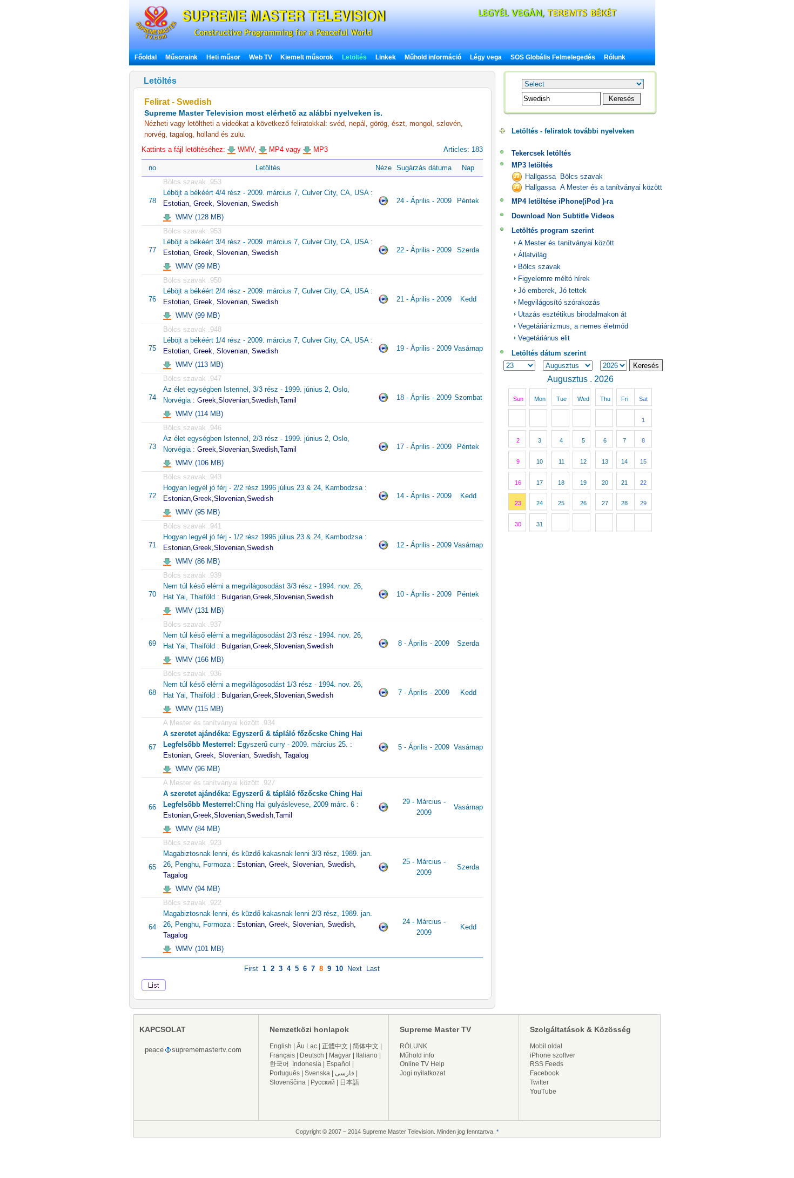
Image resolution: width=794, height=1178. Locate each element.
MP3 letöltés (532, 165)
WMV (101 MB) (197, 949)
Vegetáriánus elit (544, 338)
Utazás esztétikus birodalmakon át (572, 314)
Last (373, 969)
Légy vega (486, 57)
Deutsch (312, 1055)
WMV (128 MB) (197, 217)
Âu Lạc (307, 1046)
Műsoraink (181, 57)
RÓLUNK (413, 1046)
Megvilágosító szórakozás (559, 302)
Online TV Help (422, 1064)
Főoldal (145, 57)
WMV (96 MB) (195, 769)
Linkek (385, 57)
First (251, 969)
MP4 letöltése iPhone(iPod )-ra (562, 201)
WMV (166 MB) (197, 659)
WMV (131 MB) (197, 610)
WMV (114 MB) (197, 414)
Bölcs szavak (539, 267)
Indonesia (306, 1064)
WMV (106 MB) (197, 463)
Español (338, 1064)
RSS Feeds (546, 1064)
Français (282, 1055)
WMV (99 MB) (195, 266)
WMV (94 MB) (195, 889)
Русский (323, 1082)
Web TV (261, 57)
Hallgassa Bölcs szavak (564, 176)
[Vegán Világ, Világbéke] (529, 16)
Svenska (317, 1073)
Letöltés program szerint (553, 230)
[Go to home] (260, 40)
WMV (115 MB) (197, 709)
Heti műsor (223, 57)
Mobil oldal (546, 1046)
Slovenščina (288, 1082)
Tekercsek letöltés (541, 153)
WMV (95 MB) (195, 512)
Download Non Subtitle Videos (563, 216)
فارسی (344, 1073)
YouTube (543, 1091)
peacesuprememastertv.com (193, 1050)
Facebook (544, 1073)
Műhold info (417, 1055)
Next (354, 969)
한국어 (279, 1064)
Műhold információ (433, 57)
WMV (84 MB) (195, 829)
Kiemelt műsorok (306, 57)
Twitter (539, 1082)
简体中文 (366, 1046)
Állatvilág (532, 255)
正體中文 (335, 1046)
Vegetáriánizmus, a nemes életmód (573, 326)
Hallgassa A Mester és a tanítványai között (593, 187)
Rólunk (614, 57)
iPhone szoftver (552, 1055)
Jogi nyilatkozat (422, 1073)
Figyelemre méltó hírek (554, 279)
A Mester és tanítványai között (566, 243)
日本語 (349, 1082)
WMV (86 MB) (195, 561)
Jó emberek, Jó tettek (552, 290)
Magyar (340, 1055)
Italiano (367, 1055)
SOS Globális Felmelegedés (552, 57)
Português (285, 1073)
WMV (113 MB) (197, 364)
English (281, 1046)
